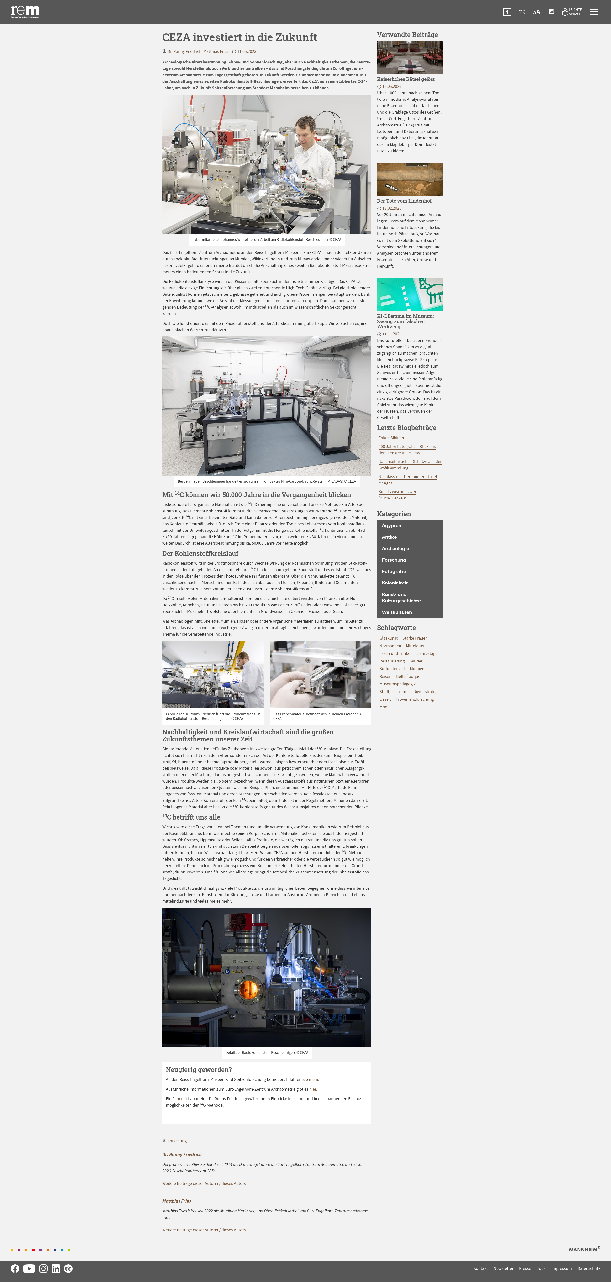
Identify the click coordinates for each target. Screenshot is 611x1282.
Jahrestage (427, 653)
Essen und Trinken (396, 653)
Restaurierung (392, 661)
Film (176, 1099)
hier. (313, 1089)
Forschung (177, 1141)
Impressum (561, 1268)
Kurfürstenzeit (392, 669)
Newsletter (503, 1268)
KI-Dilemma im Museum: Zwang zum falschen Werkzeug (405, 321)
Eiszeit (385, 699)
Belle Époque (408, 676)
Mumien (417, 669)
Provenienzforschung (415, 699)
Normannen (390, 646)
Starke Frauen (415, 638)
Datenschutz (589, 1268)
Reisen (385, 676)
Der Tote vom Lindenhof (404, 201)
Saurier (416, 661)
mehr (313, 1079)
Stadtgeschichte (394, 691)
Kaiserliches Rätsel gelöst (406, 79)
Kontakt (481, 1268)
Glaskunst (388, 638)
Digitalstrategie (427, 691)
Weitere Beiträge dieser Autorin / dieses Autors (204, 1183)
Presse (525, 1268)
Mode (384, 707)
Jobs (541, 1268)
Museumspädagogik (397, 684)
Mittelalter (415, 646)
